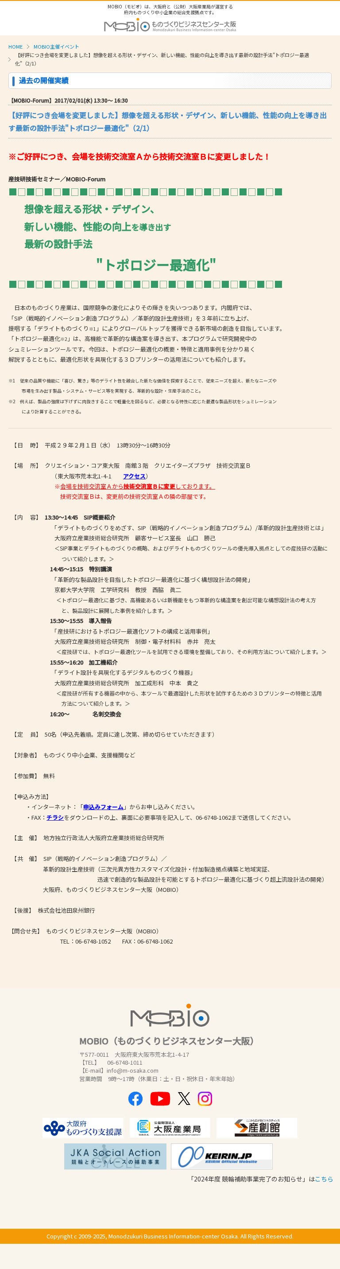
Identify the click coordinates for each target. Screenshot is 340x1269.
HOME (15, 46)
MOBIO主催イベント (56, 46)
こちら (324, 1178)
